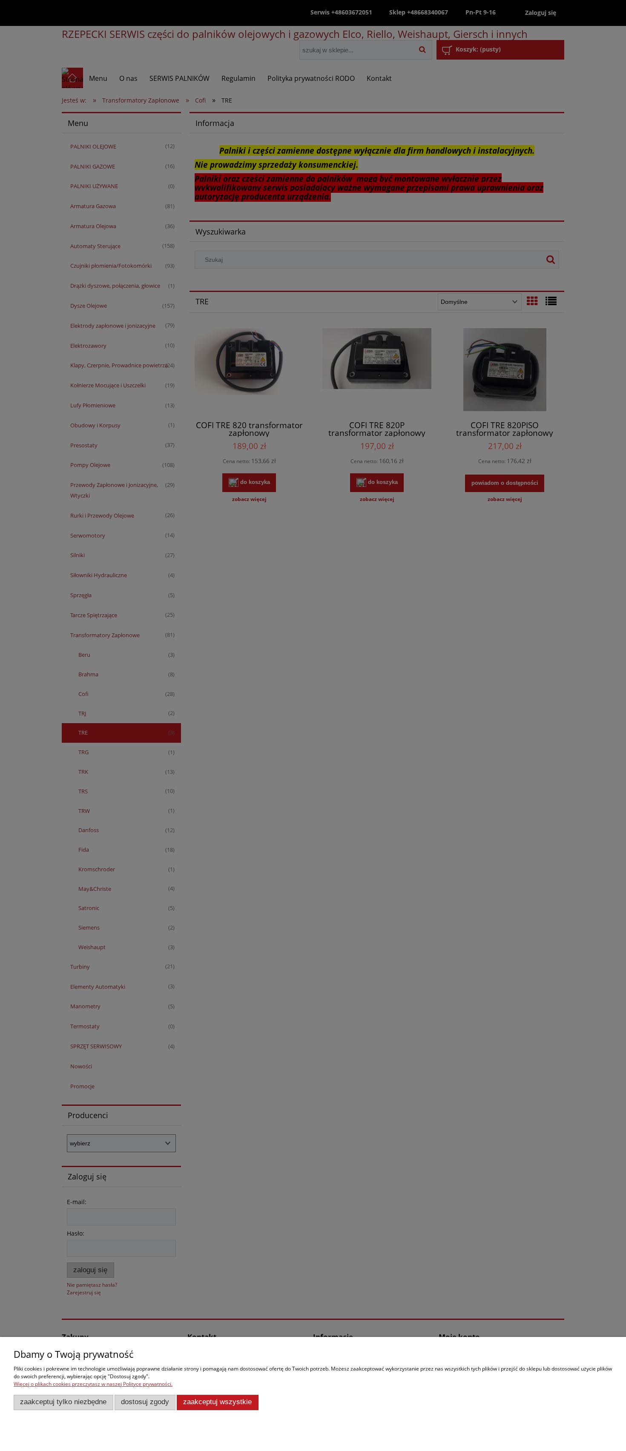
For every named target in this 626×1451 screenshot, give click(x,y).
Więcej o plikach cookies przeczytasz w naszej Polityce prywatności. (93, 1384)
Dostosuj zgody (145, 1402)
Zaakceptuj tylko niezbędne (63, 1402)
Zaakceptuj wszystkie (217, 1402)
